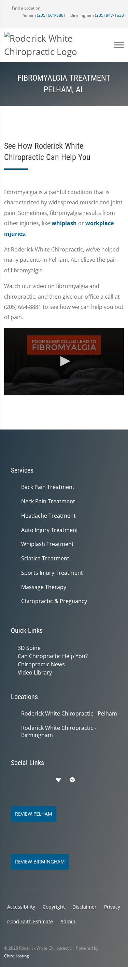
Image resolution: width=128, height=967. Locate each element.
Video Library (35, 672)
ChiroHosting (16, 956)
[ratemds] (72, 780)
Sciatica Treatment (45, 558)
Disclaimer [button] (84, 906)
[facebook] (29, 780)
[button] (64, 361)
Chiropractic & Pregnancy (54, 601)
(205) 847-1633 (109, 15)
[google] (14, 780)
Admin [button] (67, 921)
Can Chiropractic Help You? (53, 656)
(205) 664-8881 (51, 15)
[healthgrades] (58, 780)
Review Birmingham (40, 861)
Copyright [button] (54, 906)
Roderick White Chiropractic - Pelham (69, 713)
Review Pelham (33, 814)
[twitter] (86, 780)
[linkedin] (101, 780)
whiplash (64, 223)
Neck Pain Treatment (48, 501)
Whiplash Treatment (47, 544)
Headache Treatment (48, 515)
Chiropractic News (41, 664)
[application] (64, 361)
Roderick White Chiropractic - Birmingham (58, 731)
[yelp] (44, 780)
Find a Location (25, 8)
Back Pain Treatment (47, 487)
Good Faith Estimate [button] (30, 921)
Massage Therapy (43, 587)
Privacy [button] (112, 906)
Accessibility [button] (21, 906)
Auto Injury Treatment (49, 530)
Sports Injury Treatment (52, 572)
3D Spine (29, 648)
